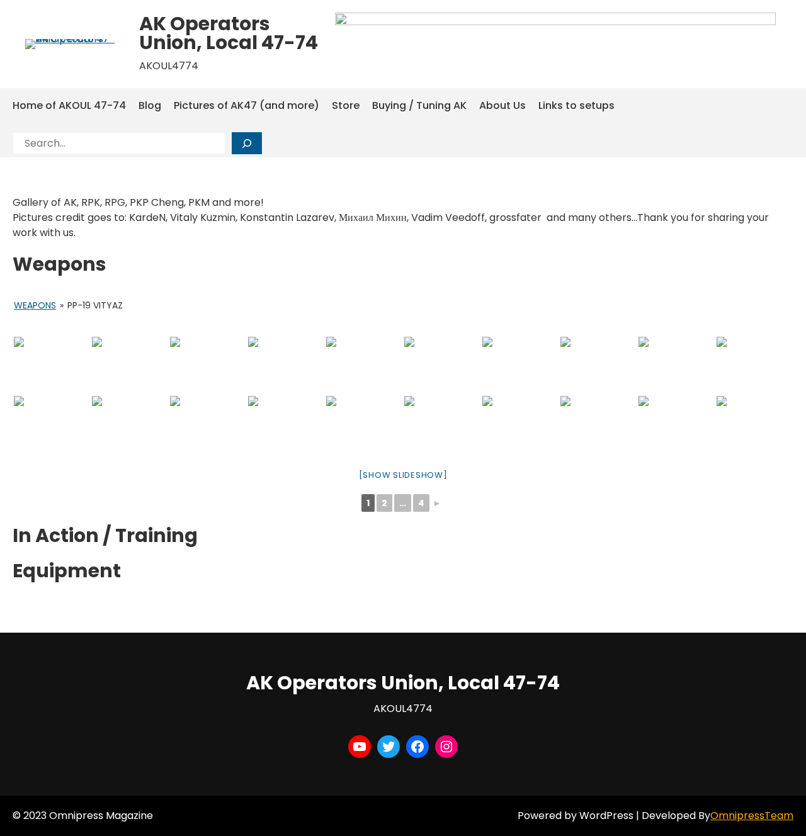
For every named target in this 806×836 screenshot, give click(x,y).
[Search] (247, 143)
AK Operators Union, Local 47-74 (228, 33)
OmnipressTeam (751, 815)
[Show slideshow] (403, 475)
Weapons (35, 305)
